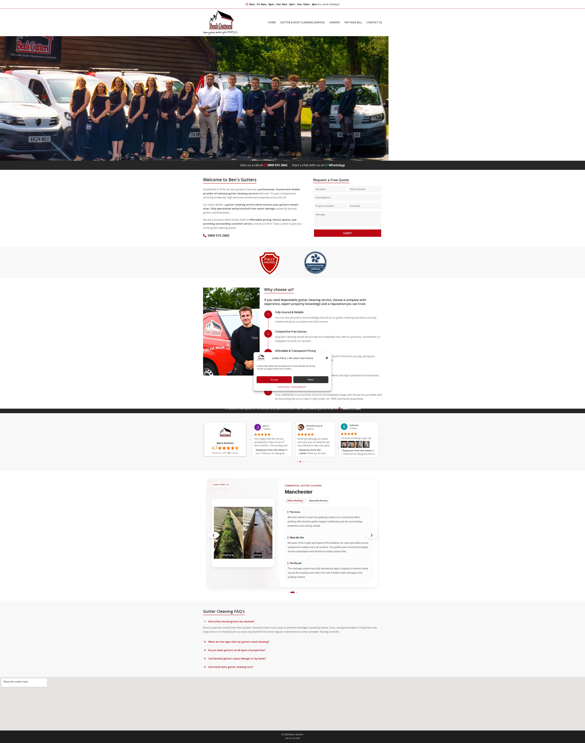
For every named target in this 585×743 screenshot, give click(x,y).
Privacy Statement (298, 387)
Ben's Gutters (225, 443)
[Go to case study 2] (292, 592)
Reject (311, 379)
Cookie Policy (283, 387)
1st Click (296, 738)
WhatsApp (337, 165)
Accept (274, 379)
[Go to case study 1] (288, 592)
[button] (326, 358)
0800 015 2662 (277, 165)
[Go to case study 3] (296, 592)
